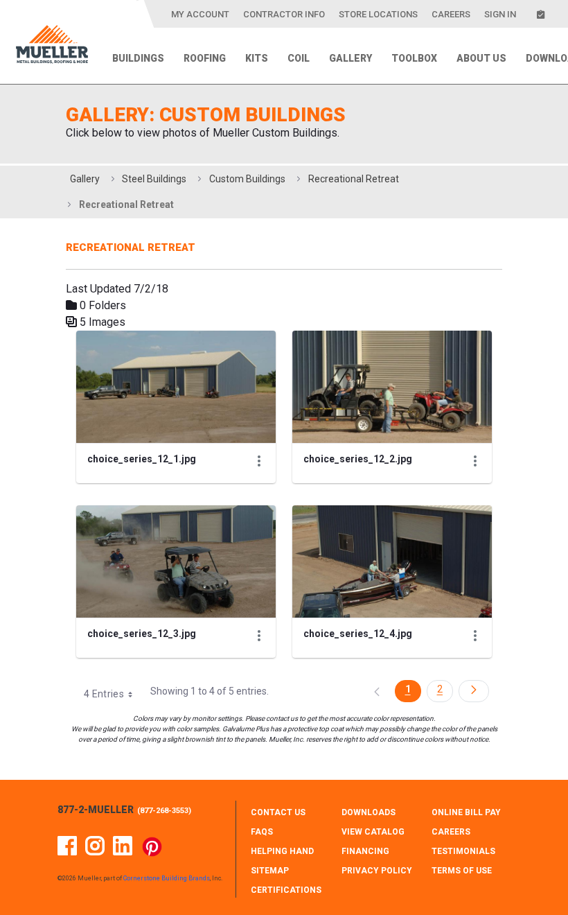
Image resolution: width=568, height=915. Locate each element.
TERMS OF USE (462, 870)
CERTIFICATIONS (286, 890)
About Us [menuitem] (481, 58)
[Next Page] (474, 691)
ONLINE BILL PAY (466, 812)
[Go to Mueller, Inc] (52, 46)
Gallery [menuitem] (350, 58)
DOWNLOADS (368, 812)
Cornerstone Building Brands (166, 878)
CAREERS (451, 832)
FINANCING (365, 851)
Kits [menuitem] (256, 58)
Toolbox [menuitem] (414, 58)
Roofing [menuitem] (205, 58)
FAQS (262, 832)
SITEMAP (270, 870)
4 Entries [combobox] (104, 693)
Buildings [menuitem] (138, 58)
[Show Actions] (259, 461)
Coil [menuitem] (298, 58)
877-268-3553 (164, 810)
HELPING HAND (282, 851)
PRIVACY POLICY (376, 870)
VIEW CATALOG (373, 832)
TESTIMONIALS (463, 851)
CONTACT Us (278, 812)
